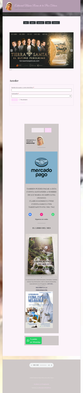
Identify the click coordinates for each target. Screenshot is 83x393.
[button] (11, 50)
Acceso (14, 99)
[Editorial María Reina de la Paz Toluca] (9, 6)
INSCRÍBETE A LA (41, 287)
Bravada (41, 387)
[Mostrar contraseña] (70, 96)
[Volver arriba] (77, 387)
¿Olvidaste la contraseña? (18, 102)
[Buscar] (48, 130)
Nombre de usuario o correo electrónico (26, 87)
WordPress (48, 387)
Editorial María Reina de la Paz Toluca (36, 5)
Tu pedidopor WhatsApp (35, 340)
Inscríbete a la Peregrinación (41, 384)
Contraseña (18, 93)
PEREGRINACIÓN (41, 290)
